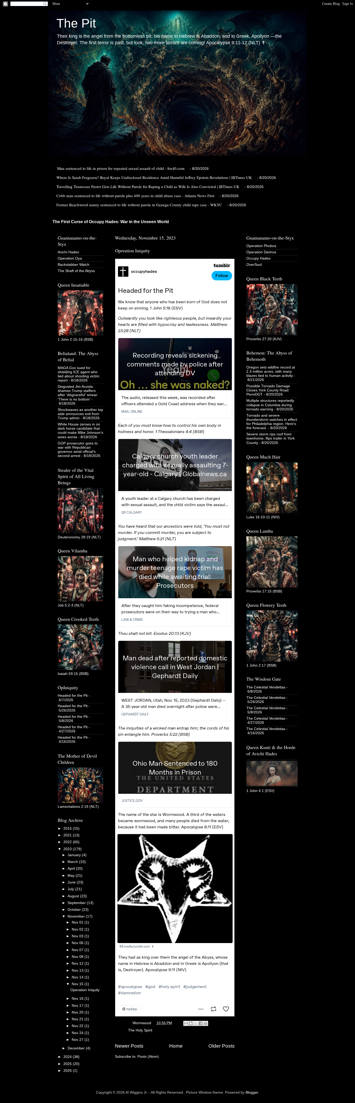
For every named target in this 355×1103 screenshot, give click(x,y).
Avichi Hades (68, 252)
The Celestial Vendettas (265, 687)
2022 (68, 842)
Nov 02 (78, 929)
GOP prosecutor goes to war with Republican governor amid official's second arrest (78, 449)
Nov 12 (78, 963)
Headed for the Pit (73, 696)
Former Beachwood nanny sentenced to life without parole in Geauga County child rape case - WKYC (139, 204)
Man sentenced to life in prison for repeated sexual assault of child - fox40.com (121, 168)
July (71, 889)
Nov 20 (78, 1012)
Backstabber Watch (73, 265)
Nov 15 (78, 984)
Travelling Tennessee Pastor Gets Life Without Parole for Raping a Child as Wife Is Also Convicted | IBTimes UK (147, 186)
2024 (68, 1057)
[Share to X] (195, 1023)
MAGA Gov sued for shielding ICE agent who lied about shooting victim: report (79, 374)
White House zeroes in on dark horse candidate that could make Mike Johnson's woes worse (80, 430)
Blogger (252, 1092)
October (75, 910)
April (72, 868)
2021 (68, 835)
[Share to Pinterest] (205, 1023)
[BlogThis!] (190, 1023)
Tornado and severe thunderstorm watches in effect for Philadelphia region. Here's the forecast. (271, 422)
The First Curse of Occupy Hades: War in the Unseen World (110, 222)
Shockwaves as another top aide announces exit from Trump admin (80, 414)
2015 (68, 828)
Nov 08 (78, 957)
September (77, 903)
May (72, 876)
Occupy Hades (258, 258)
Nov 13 (78, 970)
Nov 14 (78, 977)
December (77, 1048)
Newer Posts (129, 1046)
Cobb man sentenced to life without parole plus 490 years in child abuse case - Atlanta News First (135, 195)
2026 (68, 1071)
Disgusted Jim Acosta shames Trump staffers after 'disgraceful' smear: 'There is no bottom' (78, 393)
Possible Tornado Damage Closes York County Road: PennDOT (268, 390)
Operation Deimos (261, 252)
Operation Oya (70, 258)
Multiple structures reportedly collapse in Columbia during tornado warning (270, 405)
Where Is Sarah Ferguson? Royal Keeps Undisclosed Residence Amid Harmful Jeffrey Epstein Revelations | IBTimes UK (154, 177)
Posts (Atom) (148, 1057)
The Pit (76, 23)
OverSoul (254, 265)
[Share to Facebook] (200, 1023)
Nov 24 (78, 1033)
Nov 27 (78, 1040)
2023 (68, 849)
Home (176, 1046)
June (72, 882)
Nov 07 (78, 950)
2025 (68, 1064)
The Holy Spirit (140, 1030)
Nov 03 (78, 936)
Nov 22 (78, 1026)
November (77, 916)
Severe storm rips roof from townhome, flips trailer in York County (270, 438)
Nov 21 (78, 1019)
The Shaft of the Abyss (76, 271)
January (75, 855)
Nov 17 (78, 1006)
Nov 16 (78, 999)
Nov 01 (78, 922)
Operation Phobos (261, 246)
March (73, 862)
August (74, 896)
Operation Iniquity (132, 250)
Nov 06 (78, 943)
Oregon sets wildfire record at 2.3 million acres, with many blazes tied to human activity (270, 371)
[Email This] (185, 1023)
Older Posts (221, 1046)
